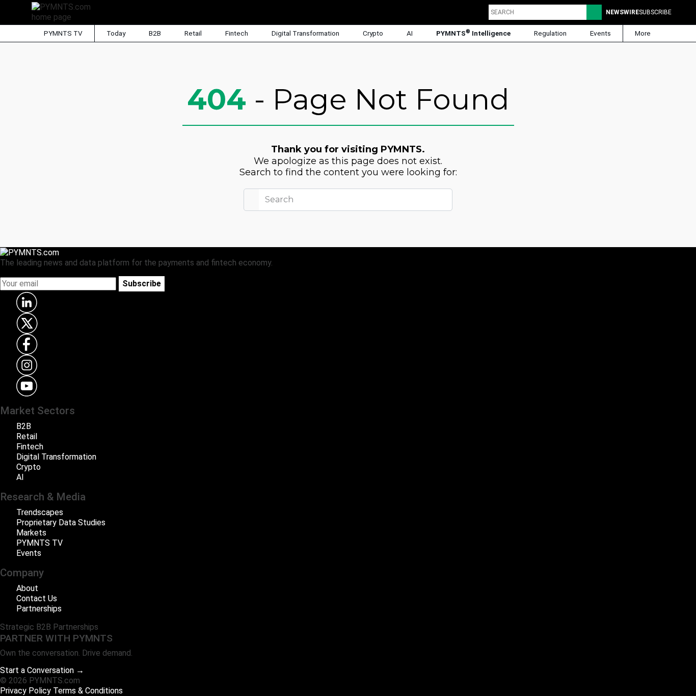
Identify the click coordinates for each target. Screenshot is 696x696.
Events (600, 33)
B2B (155, 33)
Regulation (550, 33)
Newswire (622, 12)
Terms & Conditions (88, 690)
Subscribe (141, 283)
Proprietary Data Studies (60, 522)
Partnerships (39, 608)
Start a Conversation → (42, 670)
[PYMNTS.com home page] (65, 11)
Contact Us (36, 598)
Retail (193, 33)
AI (410, 33)
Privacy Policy (25, 690)
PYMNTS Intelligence (473, 33)
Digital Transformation (305, 33)
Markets (31, 533)
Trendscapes (39, 512)
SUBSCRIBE (655, 12)
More (643, 33)
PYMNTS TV (62, 33)
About (27, 588)
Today (115, 33)
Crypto (373, 33)
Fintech (236, 33)
